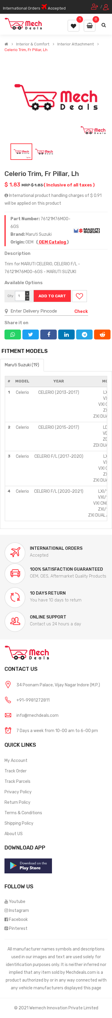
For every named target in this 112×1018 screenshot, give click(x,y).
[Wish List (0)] (73, 26)
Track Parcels (17, 781)
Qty (10, 296)
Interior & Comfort (32, 44)
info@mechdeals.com (37, 715)
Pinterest (18, 928)
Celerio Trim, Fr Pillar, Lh (25, 50)
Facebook (18, 919)
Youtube (17, 901)
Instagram (19, 910)
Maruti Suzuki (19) (22, 365)
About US (13, 833)
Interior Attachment (75, 44)
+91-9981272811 (33, 700)
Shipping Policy (18, 823)
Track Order (15, 771)
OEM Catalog (52, 242)
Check (81, 311)
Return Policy (17, 802)
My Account (15, 760)
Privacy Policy (18, 792)
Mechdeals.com (81, 972)
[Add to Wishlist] (79, 296)
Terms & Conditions (23, 812)
